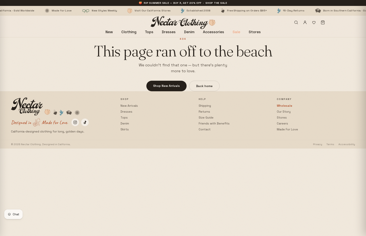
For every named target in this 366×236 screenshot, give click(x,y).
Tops (149, 32)
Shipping (205, 106)
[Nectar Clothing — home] (183, 22)
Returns (204, 111)
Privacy (317, 144)
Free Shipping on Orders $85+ (232, 10)
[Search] (296, 22)
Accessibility (346, 144)
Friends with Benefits (214, 123)
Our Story (284, 111)
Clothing (128, 32)
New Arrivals (129, 106)
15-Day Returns (279, 10)
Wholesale (284, 106)
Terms (330, 144)
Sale (236, 32)
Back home (204, 86)
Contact (205, 129)
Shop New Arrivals (166, 86)
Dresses (169, 32)
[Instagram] (75, 122)
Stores (255, 32)
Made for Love (47, 10)
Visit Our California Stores (138, 10)
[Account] (305, 22)
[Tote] (323, 22)
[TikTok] (85, 122)
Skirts (125, 129)
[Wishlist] (314, 22)
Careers (282, 123)
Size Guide (206, 117)
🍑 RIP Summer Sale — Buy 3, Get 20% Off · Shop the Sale (183, 3)
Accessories (213, 32)
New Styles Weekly (90, 10)
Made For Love (287, 129)
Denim (189, 32)
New (109, 32)
